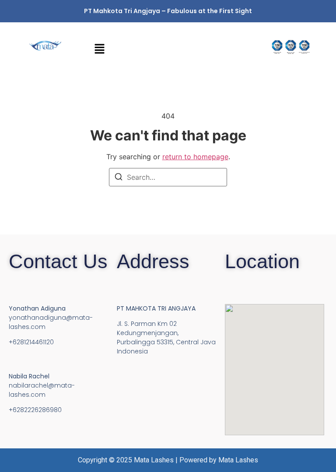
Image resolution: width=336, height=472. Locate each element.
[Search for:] (168, 177)
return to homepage (195, 156)
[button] (168, 49)
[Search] (118, 178)
